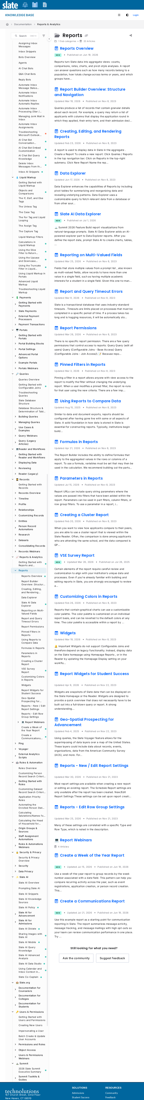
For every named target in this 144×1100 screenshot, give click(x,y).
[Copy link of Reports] (86, 35)
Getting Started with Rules (30, 783)
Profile (22, 504)
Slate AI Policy (27, 907)
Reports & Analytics (48, 24)
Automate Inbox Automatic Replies (29, 102)
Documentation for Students (30, 1005)
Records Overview (30, 493)
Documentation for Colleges (30, 997)
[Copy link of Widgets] (82, 633)
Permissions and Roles (32, 1044)
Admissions (78, 1093)
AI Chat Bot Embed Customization (30, 149)
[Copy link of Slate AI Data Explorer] (107, 214)
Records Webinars (29, 551)
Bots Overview (27, 57)
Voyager (23, 749)
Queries (22, 373)
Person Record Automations (27, 528)
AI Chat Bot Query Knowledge (29, 157)
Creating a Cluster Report (32, 663)
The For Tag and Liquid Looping (32, 219)
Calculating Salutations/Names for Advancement (31, 814)
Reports (23, 570)
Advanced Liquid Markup (28, 283)
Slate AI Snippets (28, 893)
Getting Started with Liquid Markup (30, 184)
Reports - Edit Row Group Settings (32, 715)
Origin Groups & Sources (28, 830)
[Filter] (44, 36)
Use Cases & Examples (26, 429)
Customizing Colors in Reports (32, 678)
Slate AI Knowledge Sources (30, 900)
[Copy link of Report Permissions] (103, 328)
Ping (21, 743)
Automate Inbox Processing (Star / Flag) (29, 110)
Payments (23, 297)
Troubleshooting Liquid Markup (32, 291)
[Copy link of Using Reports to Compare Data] (127, 401)
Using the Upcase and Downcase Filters (29, 259)
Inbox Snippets (27, 51)
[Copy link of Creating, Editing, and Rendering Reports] (76, 137)
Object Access (27, 1050)
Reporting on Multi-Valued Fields (32, 612)
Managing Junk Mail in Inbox (32, 118)
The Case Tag (27, 212)
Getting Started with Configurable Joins (30, 386)
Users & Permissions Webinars (31, 1057)
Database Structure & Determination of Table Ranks (32, 410)
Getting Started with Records (30, 486)
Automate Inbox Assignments (28, 126)
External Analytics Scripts (29, 756)
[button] (25, 36)
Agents (23, 62)
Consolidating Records (32, 545)
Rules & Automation (29, 762)
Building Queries (28, 416)
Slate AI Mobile (27, 942)
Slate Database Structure (27, 402)
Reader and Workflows (30, 449)
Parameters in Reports (29, 655)
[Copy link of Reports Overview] (100, 49)
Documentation (23, 24)
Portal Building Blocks (31, 343)
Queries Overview (29, 379)
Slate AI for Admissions (25, 922)
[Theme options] (127, 15)
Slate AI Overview (29, 882)
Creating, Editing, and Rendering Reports (31, 591)
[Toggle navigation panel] (49, 39)
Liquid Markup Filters (31, 236)
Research (24, 534)
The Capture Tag (28, 231)
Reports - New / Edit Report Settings (33, 707)
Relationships (26, 509)
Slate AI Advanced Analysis (29, 957)
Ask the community (76, 958)
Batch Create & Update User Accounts (32, 1038)
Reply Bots (25, 79)
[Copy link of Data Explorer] (92, 174)
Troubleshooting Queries (28, 394)
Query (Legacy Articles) (27, 442)
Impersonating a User (31, 1030)
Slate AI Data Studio (30, 963)
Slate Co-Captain (28, 976)
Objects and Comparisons (26, 192)
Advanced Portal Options (28, 356)
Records (22, 479)
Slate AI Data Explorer (28, 604)
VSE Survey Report (28, 670)
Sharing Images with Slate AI (30, 935)
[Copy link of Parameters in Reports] (109, 479)
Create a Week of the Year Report (31, 729)
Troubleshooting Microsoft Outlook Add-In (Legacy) (29, 133)
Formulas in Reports (33, 648)
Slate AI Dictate (27, 928)
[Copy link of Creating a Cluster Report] (115, 515)
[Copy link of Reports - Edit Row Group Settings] (60, 813)
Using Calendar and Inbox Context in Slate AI (30, 970)
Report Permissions (32, 626)
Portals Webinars (28, 368)
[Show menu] (119, 15)
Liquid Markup (26, 177)
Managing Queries (29, 422)
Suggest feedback (112, 958)
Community (111, 1093)
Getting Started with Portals (30, 337)
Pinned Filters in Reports (30, 633)
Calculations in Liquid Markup (27, 244)
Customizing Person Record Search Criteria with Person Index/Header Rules (32, 775)
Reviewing (25, 468)
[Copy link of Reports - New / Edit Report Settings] (60, 771)
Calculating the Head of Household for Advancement (31, 822)
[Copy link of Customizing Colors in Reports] (124, 597)
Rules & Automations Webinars (31, 846)
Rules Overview (28, 768)
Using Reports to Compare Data (31, 641)
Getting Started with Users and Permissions (32, 1019)
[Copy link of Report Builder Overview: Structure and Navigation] (90, 95)
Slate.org (23, 982)
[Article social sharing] (130, 35)
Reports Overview (31, 576)
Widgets (26, 685)
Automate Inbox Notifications (28, 94)
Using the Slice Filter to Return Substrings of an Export (28, 251)
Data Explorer (29, 597)
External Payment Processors (29, 318)
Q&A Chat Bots (27, 74)
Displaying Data (28, 462)
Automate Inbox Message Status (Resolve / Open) (28, 86)
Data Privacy (26, 871)
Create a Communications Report (31, 737)
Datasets (24, 540)
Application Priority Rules (29, 798)
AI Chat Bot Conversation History (26, 141)
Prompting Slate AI (29, 888)
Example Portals (28, 362)
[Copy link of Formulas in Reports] (104, 442)
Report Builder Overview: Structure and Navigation (33, 583)
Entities (23, 521)
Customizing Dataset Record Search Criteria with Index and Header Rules (32, 791)
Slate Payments (28, 311)
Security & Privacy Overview (29, 859)
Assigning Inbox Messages (28, 45)
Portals (21, 330)
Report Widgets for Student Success (32, 692)
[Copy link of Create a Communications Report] (60, 907)
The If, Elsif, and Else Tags (31, 200)
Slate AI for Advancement (27, 914)
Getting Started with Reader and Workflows (32, 456)
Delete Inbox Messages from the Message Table (30, 165)
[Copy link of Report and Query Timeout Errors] (129, 292)
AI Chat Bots (26, 68)
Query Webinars (28, 435)
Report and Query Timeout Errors (31, 620)
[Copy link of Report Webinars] (98, 841)
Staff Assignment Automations (28, 838)
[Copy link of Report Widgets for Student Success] (60, 679)
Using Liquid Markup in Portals (32, 275)
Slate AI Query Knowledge (27, 949)
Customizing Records (31, 515)
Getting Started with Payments (30, 304)
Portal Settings (27, 349)
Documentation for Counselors (30, 989)
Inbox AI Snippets (29, 171)
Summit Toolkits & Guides (29, 1078)
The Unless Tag (28, 206)
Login (136, 15)
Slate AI (22, 877)
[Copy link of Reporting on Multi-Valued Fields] (129, 255)
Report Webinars (33, 722)
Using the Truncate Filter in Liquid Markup (30, 267)
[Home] (7, 24)
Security (23, 865)
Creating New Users (30, 1025)
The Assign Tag (28, 225)
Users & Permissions (30, 1011)
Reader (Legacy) (28, 473)
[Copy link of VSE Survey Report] (101, 556)
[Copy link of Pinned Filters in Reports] (112, 365)
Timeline (24, 498)
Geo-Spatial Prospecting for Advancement (30, 700)
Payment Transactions (32, 324)
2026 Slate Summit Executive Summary (30, 1070)
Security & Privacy (28, 852)
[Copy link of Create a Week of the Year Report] (60, 861)
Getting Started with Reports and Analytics (30, 564)
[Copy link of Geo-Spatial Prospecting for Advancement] (88, 725)
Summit (22, 1063)
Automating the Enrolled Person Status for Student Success (32, 806)
